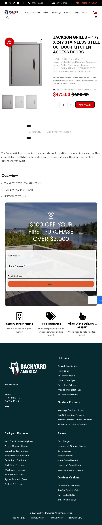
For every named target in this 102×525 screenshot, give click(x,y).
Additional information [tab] (59, 132)
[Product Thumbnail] (41, 40)
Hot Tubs (63, 358)
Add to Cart (85, 105)
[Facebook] (6, 3)
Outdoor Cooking (68, 478)
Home (56, 58)
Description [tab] (35, 132)
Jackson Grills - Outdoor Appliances (70, 65)
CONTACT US (61, 3)
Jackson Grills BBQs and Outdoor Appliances (74, 62)
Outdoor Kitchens (69, 402)
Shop (64, 58)
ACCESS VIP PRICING (89, 3)
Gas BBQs (75, 58)
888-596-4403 (37, 3)
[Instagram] (10, 3)
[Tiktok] (14, 3)
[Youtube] (18, 3)
